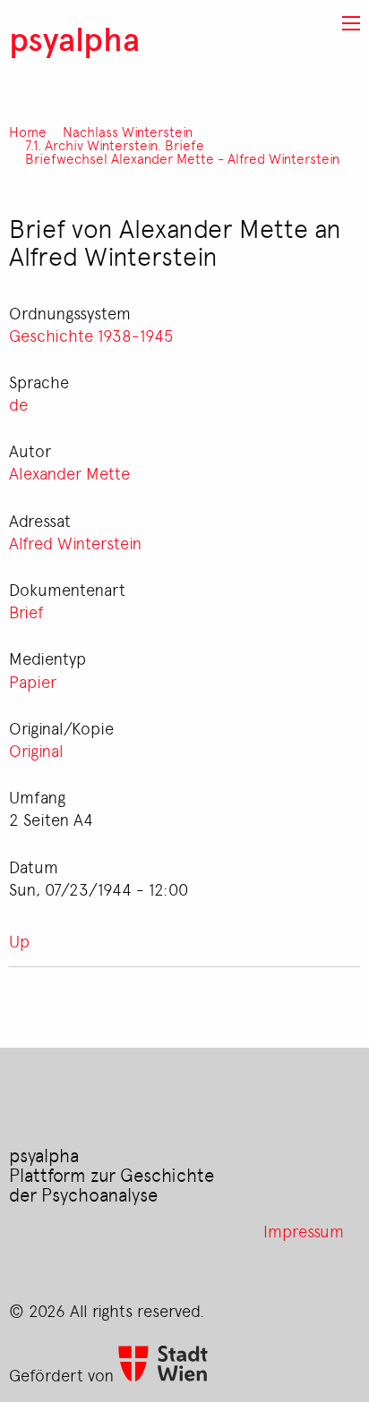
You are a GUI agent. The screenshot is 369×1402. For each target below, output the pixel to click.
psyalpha (74, 38)
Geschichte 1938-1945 (91, 334)
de (18, 403)
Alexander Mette (69, 472)
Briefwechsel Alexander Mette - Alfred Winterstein (182, 159)
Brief (26, 611)
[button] (351, 23)
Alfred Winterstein (75, 542)
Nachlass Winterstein (128, 132)
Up (19, 940)
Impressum (303, 1230)
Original (36, 749)
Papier (32, 681)
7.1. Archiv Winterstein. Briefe (114, 145)
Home (28, 132)
